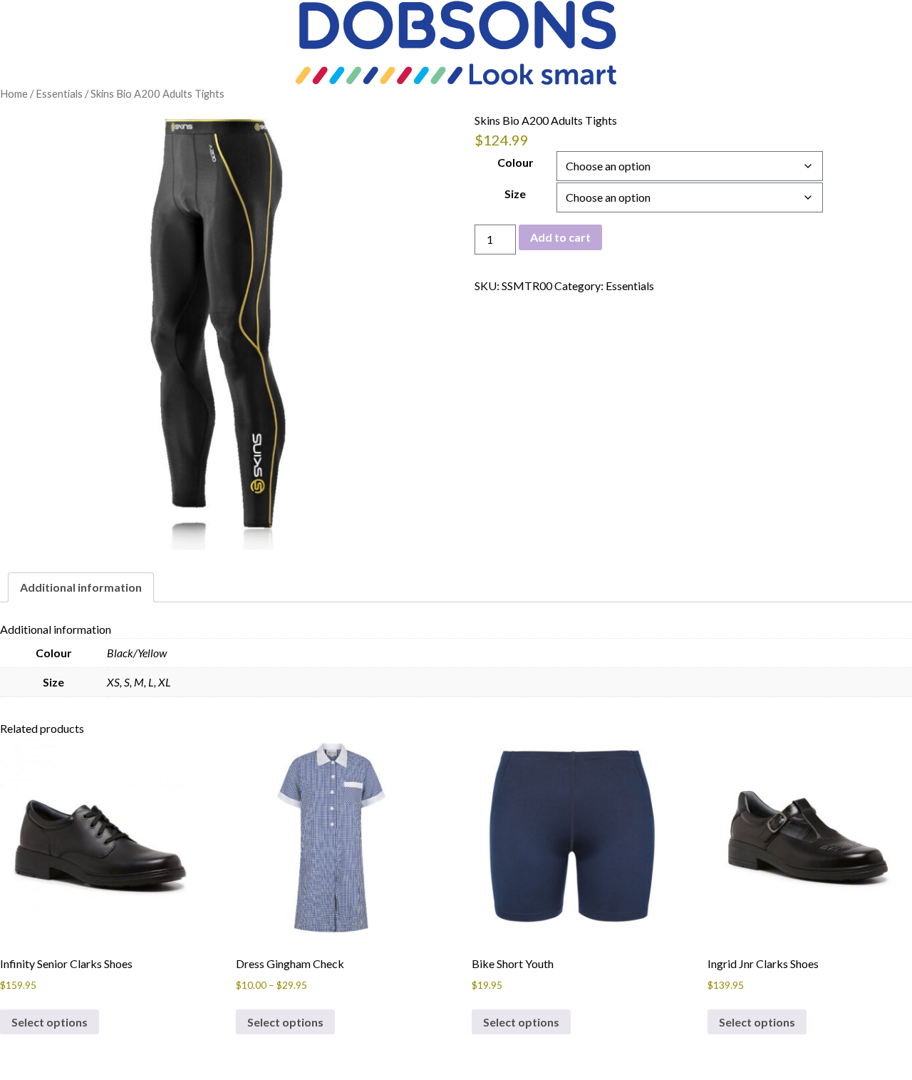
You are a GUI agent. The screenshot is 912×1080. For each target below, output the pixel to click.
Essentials (59, 93)
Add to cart (560, 237)
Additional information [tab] (81, 587)
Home (14, 93)
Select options (49, 1022)
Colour (515, 162)
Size (515, 193)
